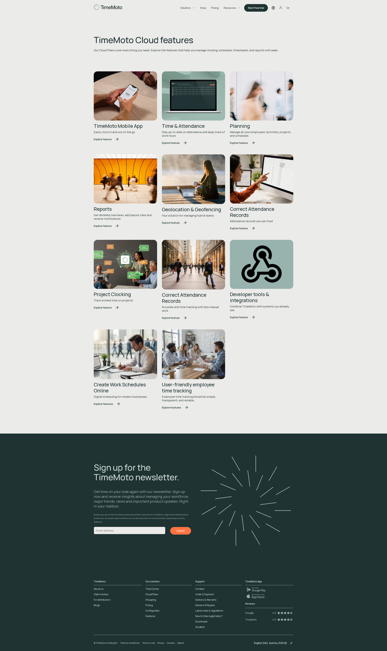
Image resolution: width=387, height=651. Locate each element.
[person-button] (280, 8)
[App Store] (256, 596)
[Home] (108, 8)
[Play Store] (256, 589)
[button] (273, 8)
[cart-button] (288, 8)
